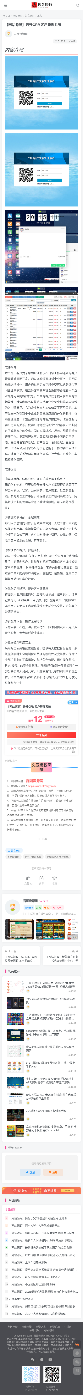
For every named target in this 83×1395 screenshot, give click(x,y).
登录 (32, 1172)
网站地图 (49, 1330)
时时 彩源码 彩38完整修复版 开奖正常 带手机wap (50, 1064)
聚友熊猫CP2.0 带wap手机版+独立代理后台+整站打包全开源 (51, 1096)
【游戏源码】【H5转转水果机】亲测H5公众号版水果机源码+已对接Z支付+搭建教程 (50, 1018)
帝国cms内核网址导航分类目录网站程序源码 (50, 1048)
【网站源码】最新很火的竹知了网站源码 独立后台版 (40, 1248)
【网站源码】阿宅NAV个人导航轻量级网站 (34, 1225)
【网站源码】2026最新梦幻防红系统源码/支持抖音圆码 (42, 1255)
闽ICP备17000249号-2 (57, 1335)
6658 (30, 907)
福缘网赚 (27, 1326)
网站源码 (17, 15)
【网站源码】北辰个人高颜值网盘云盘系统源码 (37, 1314)
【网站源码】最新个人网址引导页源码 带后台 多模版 (41, 1240)
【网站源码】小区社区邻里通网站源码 (32, 1284)
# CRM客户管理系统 (58, 856)
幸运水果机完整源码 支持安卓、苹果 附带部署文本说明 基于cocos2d (51, 1128)
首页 (7, 15)
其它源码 (29, 15)
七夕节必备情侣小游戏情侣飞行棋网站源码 (50, 1001)
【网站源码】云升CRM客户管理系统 (33, 24)
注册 (55, 1172)
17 (48, 907)
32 (39, 907)
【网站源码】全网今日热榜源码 (28, 1262)
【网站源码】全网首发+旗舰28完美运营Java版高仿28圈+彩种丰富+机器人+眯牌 (50, 985)
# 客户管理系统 (33, 856)
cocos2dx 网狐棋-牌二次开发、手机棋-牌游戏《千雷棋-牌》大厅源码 (50, 1032)
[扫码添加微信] (77, 1362)
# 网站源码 (13, 856)
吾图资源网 (21, 34)
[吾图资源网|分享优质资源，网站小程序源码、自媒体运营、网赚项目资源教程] (41, 4)
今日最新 (10, 1209)
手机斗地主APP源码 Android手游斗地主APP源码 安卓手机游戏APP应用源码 (50, 1080)
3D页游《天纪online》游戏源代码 (46, 1110)
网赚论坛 (55, 1326)
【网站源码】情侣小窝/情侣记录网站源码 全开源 (38, 1218)
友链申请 (13, 1326)
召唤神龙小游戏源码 (21, 1299)
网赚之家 (41, 1326)
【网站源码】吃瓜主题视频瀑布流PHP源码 (34, 1277)
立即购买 (41, 735)
